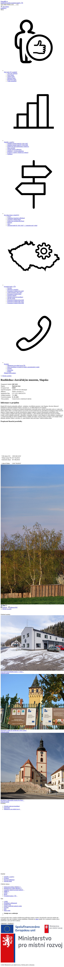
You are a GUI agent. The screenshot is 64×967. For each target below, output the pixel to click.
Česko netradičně (11, 81)
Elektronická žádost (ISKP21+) (13, 887)
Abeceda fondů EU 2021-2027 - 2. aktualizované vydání (22, 225)
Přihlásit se (3, 8)
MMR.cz (7, 891)
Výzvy (9, 216)
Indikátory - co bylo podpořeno (15, 151)
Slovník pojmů (11, 298)
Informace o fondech (12, 289)
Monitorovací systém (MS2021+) (13, 888)
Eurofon (9, 368)
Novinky (9, 288)
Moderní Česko (11, 78)
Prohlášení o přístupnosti (10, 903)
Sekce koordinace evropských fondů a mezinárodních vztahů (23, 367)
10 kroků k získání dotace (14, 219)
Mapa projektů (11, 148)
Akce (8, 224)
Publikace (9, 154)
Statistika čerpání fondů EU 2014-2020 (17, 145)
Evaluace (6, 878)
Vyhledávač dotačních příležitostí (16, 218)
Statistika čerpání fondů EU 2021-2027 (17, 143)
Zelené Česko (11, 76)
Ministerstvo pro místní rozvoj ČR (16, 365)
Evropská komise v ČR (10, 896)
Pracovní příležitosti (9, 879)
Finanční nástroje (11, 295)
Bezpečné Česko (11, 79)
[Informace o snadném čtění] (32, 872)
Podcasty (9, 222)
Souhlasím (10, 923)
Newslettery (13, 373)
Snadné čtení (7, 904)
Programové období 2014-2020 (15, 300)
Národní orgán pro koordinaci (15, 297)
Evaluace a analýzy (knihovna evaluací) (17, 152)
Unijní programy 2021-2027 (14, 292)
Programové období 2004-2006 (15, 303)
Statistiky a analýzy (9, 876)
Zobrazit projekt (5, 673)
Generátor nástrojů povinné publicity (14, 890)
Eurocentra (10, 370)
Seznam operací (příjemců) (14, 149)
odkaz (37, 919)
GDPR (6, 901)
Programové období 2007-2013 (15, 301)
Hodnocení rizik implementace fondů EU (18, 146)
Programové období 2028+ (14, 294)
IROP (6, 894)
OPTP (6, 893)
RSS (5, 909)
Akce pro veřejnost (12, 73)
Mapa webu (7, 910)
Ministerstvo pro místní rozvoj (12, 809)
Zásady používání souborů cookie (13, 906)
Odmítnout (3, 923)
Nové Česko (10, 75)
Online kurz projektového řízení (15, 221)
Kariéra (9, 371)
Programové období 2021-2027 (15, 291)
